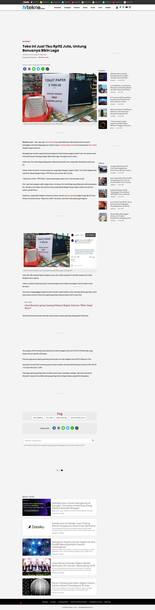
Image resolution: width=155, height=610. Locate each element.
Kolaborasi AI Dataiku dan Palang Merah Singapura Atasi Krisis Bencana (73, 524)
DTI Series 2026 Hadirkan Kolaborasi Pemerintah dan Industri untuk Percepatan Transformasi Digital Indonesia (120, 100)
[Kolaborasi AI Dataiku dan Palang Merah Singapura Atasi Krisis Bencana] (36, 534)
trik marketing (51, 142)
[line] (34, 69)
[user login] (117, 8)
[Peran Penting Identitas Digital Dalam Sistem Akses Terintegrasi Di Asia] (36, 594)
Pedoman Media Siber (79, 602)
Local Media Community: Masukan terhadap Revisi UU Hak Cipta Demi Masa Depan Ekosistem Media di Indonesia (121, 88)
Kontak (53, 602)
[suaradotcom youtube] (127, 7)
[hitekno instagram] (130, 7)
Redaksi (45, 602)
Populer (101, 70)
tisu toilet (93, 145)
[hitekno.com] (33, 9)
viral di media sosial (67, 145)
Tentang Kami (63, 602)
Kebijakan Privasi (96, 602)
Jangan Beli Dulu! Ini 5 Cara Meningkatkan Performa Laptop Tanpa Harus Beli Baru (120, 168)
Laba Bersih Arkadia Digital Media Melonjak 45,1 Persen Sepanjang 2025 (73, 564)
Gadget (67, 7)
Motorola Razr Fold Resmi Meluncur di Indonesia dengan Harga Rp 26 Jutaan (121, 111)
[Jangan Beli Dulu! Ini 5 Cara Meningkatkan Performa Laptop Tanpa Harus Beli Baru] (102, 172)
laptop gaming (70, 195)
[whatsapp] (43, 69)
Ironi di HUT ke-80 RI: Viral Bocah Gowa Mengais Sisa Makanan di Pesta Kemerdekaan (121, 204)
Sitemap (107, 602)
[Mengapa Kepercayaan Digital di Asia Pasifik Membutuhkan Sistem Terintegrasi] (36, 554)
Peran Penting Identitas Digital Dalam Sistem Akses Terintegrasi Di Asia (73, 584)
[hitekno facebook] (120, 7)
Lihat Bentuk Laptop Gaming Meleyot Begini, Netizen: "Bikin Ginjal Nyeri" (58, 306)
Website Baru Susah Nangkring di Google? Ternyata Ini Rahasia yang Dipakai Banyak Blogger (72, 505)
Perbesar (92, 76)
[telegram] (38, 69)
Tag (59, 414)
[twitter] (29, 69)
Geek (93, 7)
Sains (85, 7)
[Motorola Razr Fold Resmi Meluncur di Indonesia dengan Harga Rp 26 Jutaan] (102, 116)
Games (77, 7)
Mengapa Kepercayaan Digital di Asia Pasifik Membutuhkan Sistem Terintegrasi (73, 544)
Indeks (108, 7)
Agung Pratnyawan (29, 57)
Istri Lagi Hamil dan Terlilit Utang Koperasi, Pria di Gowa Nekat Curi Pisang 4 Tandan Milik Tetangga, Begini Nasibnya (121, 180)
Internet (57, 7)
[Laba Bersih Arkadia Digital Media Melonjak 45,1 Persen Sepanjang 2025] (36, 574)
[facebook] (24, 69)
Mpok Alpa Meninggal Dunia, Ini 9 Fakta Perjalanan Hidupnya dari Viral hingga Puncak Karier (121, 216)
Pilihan (101, 163)
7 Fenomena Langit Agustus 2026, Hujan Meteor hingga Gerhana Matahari (120, 123)
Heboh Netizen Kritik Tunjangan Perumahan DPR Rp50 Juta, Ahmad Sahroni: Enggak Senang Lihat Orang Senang (120, 192)
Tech (100, 7)
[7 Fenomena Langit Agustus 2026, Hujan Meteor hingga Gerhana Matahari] (102, 128)
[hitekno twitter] (123, 7)
